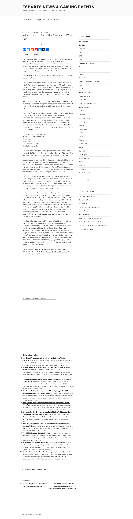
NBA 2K (81, 111)
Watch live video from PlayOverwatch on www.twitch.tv (34, 298)
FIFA (80, 70)
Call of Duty (82, 45)
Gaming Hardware (54, 20)
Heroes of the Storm (85, 92)
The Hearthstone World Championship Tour (92, 225)
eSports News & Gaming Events (58, 7)
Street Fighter (83, 155)
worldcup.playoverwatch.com (56, 251)
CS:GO (81, 52)
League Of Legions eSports (87, 211)
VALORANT (82, 165)
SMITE (81, 147)
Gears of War (83, 78)
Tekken (81, 162)
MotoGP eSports (84, 107)
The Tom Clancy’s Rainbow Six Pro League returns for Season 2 (46, 452)
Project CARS (83, 129)
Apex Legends (83, 41)
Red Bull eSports (84, 214)
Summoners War (84, 158)
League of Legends (85, 96)
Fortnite (81, 74)
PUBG (81, 133)
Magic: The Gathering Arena (87, 103)
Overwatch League (85, 118)
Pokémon (82, 125)
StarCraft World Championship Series (90, 222)
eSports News (26, 20)
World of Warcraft (84, 173)
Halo (80, 85)
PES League (83, 122)
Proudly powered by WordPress (31, 514)
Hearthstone (83, 89)
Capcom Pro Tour (84, 200)
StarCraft (82, 151)
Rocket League (83, 143)
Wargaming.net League (86, 229)
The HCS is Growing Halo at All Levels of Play (39, 433)
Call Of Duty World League (87, 196)
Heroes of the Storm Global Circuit (89, 207)
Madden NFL (83, 100)
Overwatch (41, 469)
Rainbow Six (83, 140)
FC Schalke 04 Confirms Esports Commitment (40, 442)
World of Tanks (83, 169)
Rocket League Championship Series (90, 218)
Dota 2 (81, 59)
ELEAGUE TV (83, 203)
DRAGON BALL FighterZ (86, 63)
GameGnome (43, 32)
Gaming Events (40, 20)
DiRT (80, 56)
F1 (79, 67)
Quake (81, 136)
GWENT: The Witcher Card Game (89, 81)
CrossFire (82, 48)
